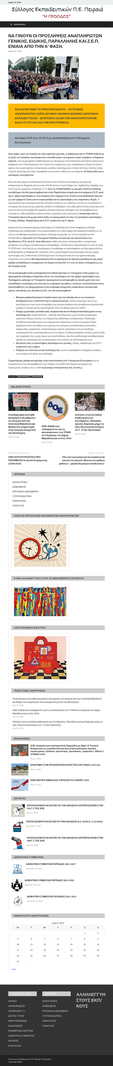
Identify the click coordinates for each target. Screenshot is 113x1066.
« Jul (13, 969)
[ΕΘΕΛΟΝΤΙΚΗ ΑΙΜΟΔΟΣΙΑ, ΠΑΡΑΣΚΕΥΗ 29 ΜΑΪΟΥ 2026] (19, 780)
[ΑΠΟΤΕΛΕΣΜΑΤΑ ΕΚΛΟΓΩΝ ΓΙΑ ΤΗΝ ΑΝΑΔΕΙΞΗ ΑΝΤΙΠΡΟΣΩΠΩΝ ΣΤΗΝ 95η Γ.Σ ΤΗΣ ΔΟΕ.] (18, 805)
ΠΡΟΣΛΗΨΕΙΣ (37, 377)
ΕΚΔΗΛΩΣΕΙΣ (15, 1025)
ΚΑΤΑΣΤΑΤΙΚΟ (20, 482)
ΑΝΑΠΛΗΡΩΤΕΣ (23, 377)
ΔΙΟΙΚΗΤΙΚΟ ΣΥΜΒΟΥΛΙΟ (21, 1035)
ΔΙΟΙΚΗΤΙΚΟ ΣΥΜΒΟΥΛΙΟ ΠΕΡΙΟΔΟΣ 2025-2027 (51, 864)
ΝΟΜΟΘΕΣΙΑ (19, 486)
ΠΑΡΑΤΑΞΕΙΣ (19, 501)
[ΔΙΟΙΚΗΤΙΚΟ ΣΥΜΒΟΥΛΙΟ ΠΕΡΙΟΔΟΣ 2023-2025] (17, 880)
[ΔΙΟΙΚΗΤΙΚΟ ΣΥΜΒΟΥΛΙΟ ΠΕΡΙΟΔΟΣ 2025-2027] (17, 864)
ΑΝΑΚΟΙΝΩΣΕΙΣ (16, 1006)
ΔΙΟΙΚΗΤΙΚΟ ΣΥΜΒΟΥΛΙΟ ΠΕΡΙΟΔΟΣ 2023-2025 (49, 880)
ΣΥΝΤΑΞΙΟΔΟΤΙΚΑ (22, 496)
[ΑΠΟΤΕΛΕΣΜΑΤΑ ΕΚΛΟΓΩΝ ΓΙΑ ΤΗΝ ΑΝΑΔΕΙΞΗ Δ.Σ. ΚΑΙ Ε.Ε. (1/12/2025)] (17, 821)
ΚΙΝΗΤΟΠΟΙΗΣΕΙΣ (17, 1021)
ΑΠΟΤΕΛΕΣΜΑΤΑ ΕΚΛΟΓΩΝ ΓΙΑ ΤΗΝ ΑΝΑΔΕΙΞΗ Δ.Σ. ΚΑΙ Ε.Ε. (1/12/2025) (64, 821)
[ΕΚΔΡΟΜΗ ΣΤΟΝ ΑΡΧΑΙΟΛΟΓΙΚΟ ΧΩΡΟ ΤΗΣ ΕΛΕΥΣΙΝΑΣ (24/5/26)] (19, 765)
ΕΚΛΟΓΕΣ (13, 1040)
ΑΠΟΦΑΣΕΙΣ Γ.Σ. (16, 1011)
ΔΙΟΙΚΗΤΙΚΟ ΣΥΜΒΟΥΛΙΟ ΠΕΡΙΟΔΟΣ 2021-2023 (51, 896)
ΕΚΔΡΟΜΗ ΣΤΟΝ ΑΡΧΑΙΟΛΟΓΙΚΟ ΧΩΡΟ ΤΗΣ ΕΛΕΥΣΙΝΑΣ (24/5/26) (65, 764)
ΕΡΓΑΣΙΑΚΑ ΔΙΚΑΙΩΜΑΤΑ (25, 491)
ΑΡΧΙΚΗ (12, 1001)
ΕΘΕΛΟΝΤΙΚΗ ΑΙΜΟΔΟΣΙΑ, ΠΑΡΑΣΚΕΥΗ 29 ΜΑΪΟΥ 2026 (59, 780)
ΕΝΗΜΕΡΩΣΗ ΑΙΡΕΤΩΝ (20, 1030)
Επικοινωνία (14, 1045)
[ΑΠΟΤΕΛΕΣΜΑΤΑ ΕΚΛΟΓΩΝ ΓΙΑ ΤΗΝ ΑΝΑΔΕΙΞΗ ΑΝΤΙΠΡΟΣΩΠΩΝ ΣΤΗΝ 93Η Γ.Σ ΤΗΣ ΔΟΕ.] (18, 838)
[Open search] (106, 24)
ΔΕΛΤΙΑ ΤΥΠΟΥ (16, 1016)
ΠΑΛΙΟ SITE (18, 505)
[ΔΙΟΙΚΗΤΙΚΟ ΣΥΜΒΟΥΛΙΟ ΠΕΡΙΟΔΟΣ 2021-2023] (18, 896)
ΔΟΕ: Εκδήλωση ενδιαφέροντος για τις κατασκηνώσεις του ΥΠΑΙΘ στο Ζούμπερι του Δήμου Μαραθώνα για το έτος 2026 (56, 432)
